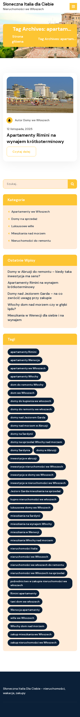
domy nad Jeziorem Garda (27, 417)
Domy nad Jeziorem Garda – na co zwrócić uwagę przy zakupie (35, 296)
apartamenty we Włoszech (28, 368)
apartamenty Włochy (24, 376)
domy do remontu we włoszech (31, 409)
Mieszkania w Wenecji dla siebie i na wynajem (36, 317)
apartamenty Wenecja (25, 360)
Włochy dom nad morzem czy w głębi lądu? (37, 307)
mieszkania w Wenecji (24, 532)
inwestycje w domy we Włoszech (31, 474)
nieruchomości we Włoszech (29, 556)
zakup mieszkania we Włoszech (31, 634)
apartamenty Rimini (23, 352)
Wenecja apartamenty (25, 609)
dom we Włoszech (22, 393)
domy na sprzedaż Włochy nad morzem (36, 442)
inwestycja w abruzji (23, 458)
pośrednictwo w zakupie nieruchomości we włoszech (38, 583)
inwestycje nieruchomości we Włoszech (36, 466)
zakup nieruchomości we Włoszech (33, 642)
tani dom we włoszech (25, 601)
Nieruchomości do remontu (31, 241)
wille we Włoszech (22, 618)
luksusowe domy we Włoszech (30, 507)
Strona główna (17, 39)
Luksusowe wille (22, 226)
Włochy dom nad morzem (27, 626)
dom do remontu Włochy (26, 384)
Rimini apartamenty (23, 593)
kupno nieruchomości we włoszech (33, 499)
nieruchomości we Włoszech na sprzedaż (37, 573)
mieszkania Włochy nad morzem (31, 540)
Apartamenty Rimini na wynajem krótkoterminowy (33, 285)
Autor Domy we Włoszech (31, 120)
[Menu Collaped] (73, 6)
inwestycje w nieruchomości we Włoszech (38, 483)
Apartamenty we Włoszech (30, 212)
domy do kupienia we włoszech (30, 401)
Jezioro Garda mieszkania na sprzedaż (35, 491)
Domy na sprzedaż (24, 219)
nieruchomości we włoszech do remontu (37, 565)
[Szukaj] (72, 184)
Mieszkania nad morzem (28, 233)
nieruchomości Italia (23, 548)
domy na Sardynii (21, 433)
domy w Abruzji (46, 450)
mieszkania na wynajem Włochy (31, 524)
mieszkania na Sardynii (25, 515)
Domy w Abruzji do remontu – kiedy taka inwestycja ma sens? (40, 274)
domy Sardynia (20, 450)
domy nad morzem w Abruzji (29, 425)
